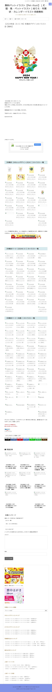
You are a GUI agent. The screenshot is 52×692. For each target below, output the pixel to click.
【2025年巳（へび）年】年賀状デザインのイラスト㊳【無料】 (17, 620)
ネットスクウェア (17, 585)
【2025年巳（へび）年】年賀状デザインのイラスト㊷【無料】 (17, 633)
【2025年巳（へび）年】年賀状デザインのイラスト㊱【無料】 (17, 618)
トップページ (28, 1)
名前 (6, 551)
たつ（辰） (25, 18)
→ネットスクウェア (30, 233)
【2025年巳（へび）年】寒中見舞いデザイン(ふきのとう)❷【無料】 (25, 486)
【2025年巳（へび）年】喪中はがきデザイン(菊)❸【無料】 (17, 657)
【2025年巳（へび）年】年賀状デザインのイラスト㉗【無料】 (17, 630)
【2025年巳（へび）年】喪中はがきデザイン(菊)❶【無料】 (17, 653)
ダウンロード (37, 144)
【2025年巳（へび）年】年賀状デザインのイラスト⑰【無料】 (17, 632)
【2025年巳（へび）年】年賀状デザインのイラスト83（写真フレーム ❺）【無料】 (22, 641)
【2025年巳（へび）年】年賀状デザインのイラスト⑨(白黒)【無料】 (11, 466)
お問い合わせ (38, 1)
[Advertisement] (28, 31)
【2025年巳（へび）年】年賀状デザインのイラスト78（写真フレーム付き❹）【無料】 (22, 643)
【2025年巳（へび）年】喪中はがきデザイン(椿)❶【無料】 (17, 655)
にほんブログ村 (8, 431)
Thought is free (32, 688)
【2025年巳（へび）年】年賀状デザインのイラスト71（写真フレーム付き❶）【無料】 (22, 645)
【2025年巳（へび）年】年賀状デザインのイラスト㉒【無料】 (17, 622)
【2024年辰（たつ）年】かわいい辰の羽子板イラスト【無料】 (25, 466)
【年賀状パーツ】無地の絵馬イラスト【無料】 (14, 676)
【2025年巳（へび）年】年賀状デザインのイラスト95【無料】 (40, 505)
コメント (7, 534)
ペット (12, 18)
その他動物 (18, 18)
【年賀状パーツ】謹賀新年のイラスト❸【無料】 (14, 678)
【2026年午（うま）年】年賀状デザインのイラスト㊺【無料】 (40, 486)
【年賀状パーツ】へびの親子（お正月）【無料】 (14, 665)
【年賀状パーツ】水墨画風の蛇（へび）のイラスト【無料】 (17, 668)
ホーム (7, 18)
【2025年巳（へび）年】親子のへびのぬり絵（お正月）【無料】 (18, 666)
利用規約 (33, 1)
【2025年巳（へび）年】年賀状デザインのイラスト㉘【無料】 (11, 505)
